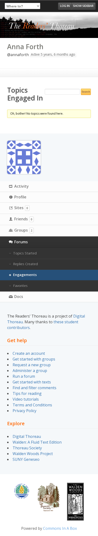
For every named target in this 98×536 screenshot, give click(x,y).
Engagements (25, 274)
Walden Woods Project (33, 453)
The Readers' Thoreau (41, 26)
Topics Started (25, 253)
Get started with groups (34, 359)
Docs (18, 296)
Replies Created (25, 264)
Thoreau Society (27, 448)
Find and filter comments (34, 387)
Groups (23, 230)
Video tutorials (26, 399)
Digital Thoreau (27, 436)
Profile (20, 197)
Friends (23, 219)
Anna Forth (25, 46)
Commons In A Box (60, 528)
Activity (21, 186)
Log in (65, 6)
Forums (21, 241)
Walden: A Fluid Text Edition (37, 442)
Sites (21, 207)
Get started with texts (32, 382)
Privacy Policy (24, 410)
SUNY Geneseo (26, 459)
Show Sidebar (83, 6)
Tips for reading (27, 393)
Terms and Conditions (32, 405)
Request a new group (32, 364)
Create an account (29, 353)
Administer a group (30, 370)
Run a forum (24, 376)
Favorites (20, 285)
